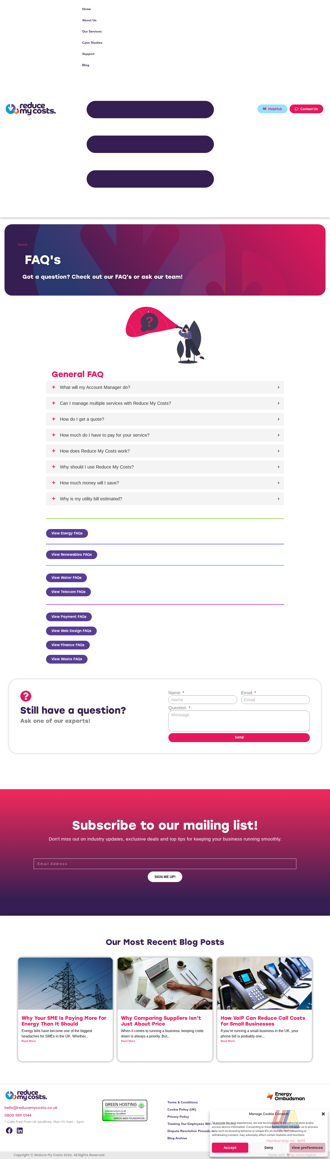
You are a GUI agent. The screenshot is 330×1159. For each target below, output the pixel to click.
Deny (267, 1146)
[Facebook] (9, 1130)
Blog (85, 65)
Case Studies (92, 42)
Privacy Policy (178, 1116)
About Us (89, 20)
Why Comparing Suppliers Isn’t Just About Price (161, 1021)
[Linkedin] (19, 1130)
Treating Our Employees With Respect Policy (201, 1124)
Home (86, 9)
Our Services (92, 31)
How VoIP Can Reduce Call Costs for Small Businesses (263, 1021)
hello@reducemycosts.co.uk (31, 1108)
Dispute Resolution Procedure (190, 1131)
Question (178, 708)
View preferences (305, 1146)
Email (247, 693)
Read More (29, 1041)
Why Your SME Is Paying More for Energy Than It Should (64, 1021)
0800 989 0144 (17, 1115)
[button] (321, 1112)
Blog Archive (177, 1138)
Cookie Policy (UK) (181, 1109)
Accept (231, 1146)
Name (175, 693)
